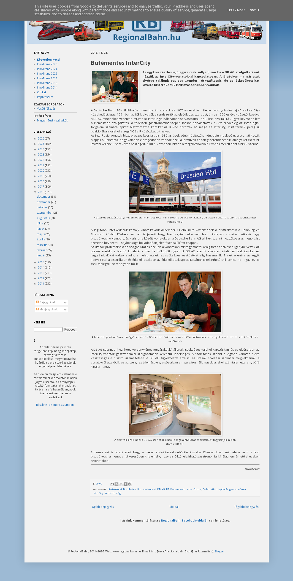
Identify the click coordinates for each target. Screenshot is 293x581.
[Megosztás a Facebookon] (125, 484)
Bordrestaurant (146, 489)
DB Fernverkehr (176, 489)
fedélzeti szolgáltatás (215, 489)
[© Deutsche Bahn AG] (115, 87)
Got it (255, 10)
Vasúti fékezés (46, 108)
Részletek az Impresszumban (55, 405)
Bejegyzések (47, 302)
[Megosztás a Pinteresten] (129, 484)
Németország (112, 493)
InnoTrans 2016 (47, 83)
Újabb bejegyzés (103, 507)
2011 (41, 283)
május (41, 234)
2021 (41, 165)
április (41, 239)
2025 (41, 144)
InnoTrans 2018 (47, 78)
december (44, 197)
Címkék (41, 92)
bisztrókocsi (115, 489)
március (42, 245)
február (42, 250)
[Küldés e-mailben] (112, 484)
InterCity (98, 493)
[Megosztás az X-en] (121, 484)
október (42, 207)
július (40, 223)
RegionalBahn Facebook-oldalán (184, 520)
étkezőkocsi (194, 489)
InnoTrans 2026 (47, 64)
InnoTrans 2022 (47, 73)
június (41, 229)
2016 (41, 192)
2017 (41, 186)
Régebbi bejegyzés (246, 507)
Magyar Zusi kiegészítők (52, 120)
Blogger (219, 551)
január (41, 255)
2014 (41, 267)
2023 (41, 154)
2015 (41, 262)
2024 (41, 149)
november (44, 202)
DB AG (161, 489)
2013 (41, 273)
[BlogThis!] (116, 484)
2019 (41, 176)
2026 (41, 138)
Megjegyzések (48, 309)
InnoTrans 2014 (47, 87)
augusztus (44, 218)
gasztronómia (237, 489)
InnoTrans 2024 (47, 69)
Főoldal (174, 507)
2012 (41, 278)
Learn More (236, 10)
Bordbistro (129, 489)
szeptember (45, 213)
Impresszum (45, 97)
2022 (41, 160)
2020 (41, 170)
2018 (41, 181)
